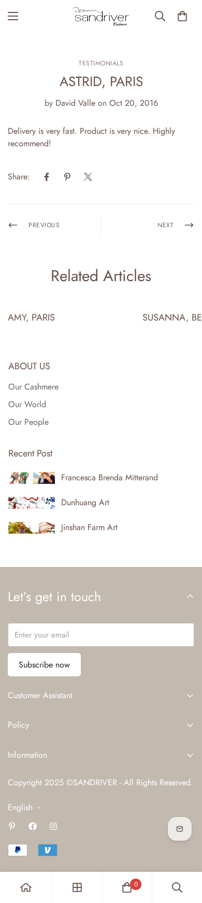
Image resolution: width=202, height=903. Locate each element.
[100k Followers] (53, 826)
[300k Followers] (32, 826)
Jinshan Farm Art (89, 527)
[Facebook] (46, 177)
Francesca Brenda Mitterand (109, 477)
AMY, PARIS (31, 317)
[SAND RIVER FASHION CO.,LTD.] (101, 16)
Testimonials (101, 63)
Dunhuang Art (85, 502)
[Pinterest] (67, 177)
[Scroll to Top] (183, 848)
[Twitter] (88, 177)
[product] (26, 887)
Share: (19, 177)
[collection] (77, 887)
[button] (182, 16)
